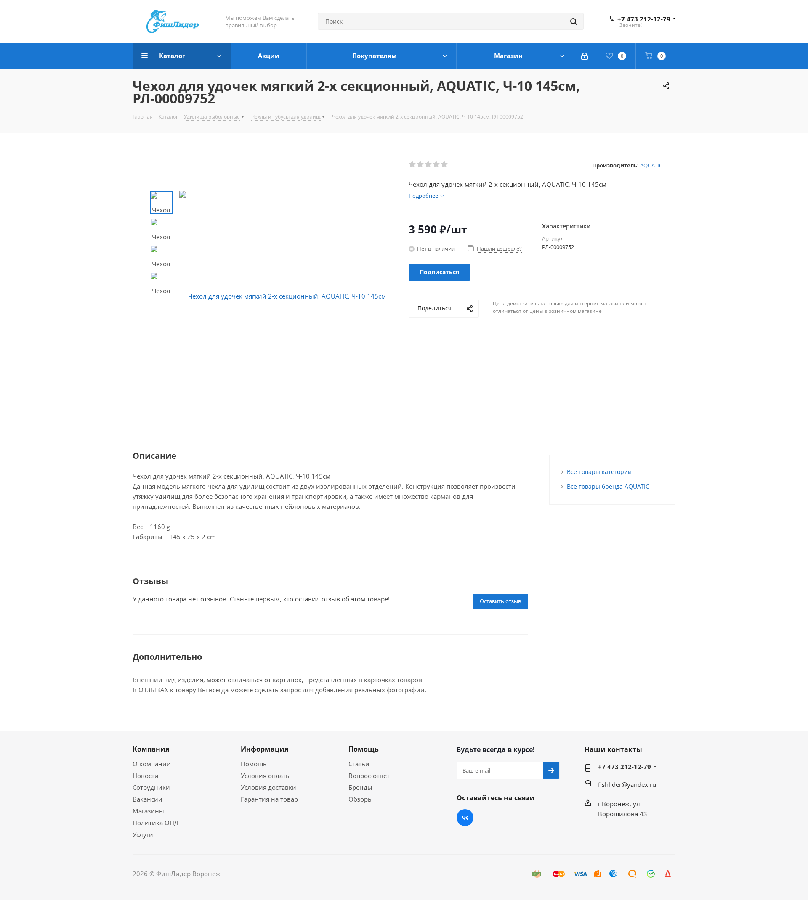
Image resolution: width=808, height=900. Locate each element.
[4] (437, 164)
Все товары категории (599, 472)
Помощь (254, 764)
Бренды (360, 787)
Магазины (148, 811)
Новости (146, 775)
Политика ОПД (155, 822)
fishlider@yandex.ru (627, 784)
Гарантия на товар (269, 799)
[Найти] (573, 21)
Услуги (143, 834)
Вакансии (147, 799)
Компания (151, 749)
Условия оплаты (266, 775)
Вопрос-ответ (369, 775)
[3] (429, 164)
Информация (264, 749)
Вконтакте (465, 817)
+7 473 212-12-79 (643, 19)
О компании (152, 764)
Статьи (358, 764)
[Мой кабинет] (585, 56)
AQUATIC (651, 165)
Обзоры (360, 799)
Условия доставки (268, 787)
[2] (421, 164)
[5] (445, 164)
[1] (413, 164)
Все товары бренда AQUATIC (608, 486)
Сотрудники (151, 787)
